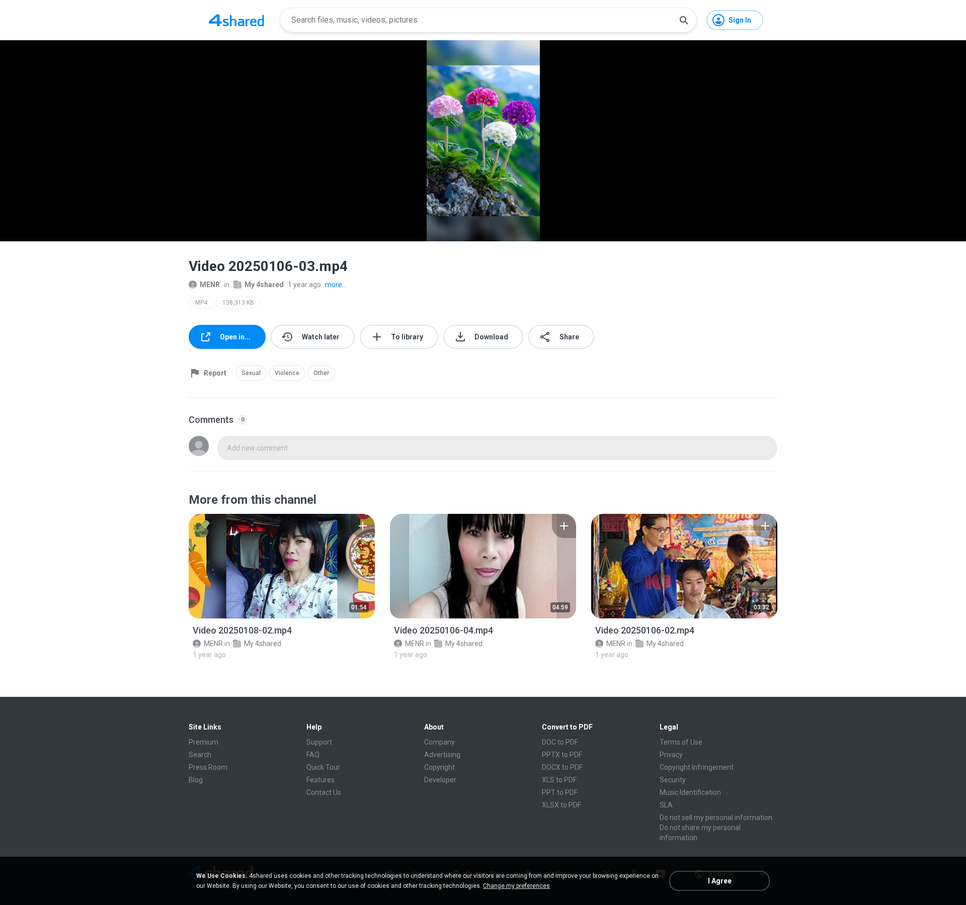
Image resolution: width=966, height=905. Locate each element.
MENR (210, 285)
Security (673, 780)
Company (439, 742)
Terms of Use (681, 742)
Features (320, 780)
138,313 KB (238, 302)
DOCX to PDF (562, 767)
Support (319, 742)
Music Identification (690, 792)
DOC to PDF (560, 742)
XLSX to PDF (561, 805)
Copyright (439, 767)
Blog (196, 780)
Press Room (208, 767)
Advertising (442, 755)
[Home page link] (236, 20)
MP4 (201, 302)
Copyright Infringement (697, 767)
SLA (666, 805)
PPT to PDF (560, 792)
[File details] (282, 566)
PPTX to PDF (562, 755)
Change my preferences (516, 885)
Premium (203, 742)
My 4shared (264, 285)
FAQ (312, 755)
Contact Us (323, 792)
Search (200, 755)
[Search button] (684, 20)
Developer (440, 780)
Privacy (671, 755)
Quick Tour (323, 767)
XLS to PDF (559, 780)
